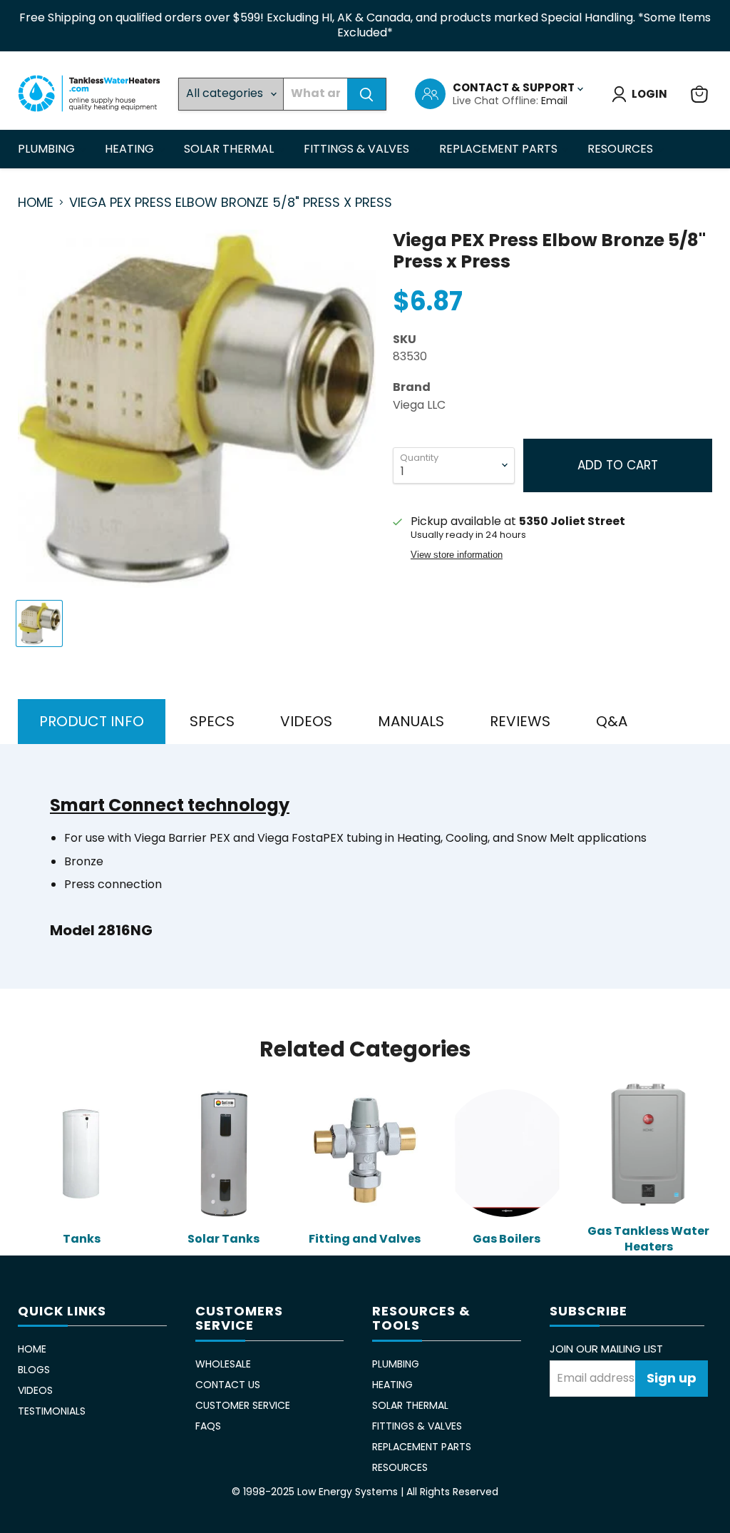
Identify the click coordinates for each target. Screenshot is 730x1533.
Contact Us (227, 1384)
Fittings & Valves (358, 149)
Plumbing (48, 149)
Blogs (34, 1370)
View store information (457, 555)
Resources (621, 149)
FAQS (208, 1426)
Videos (35, 1390)
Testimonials (52, 1411)
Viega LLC (419, 405)
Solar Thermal (230, 149)
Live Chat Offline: (497, 100)
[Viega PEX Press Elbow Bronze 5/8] (39, 623)
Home (35, 202)
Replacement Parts (499, 149)
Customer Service (242, 1405)
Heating (131, 149)
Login (649, 93)
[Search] (366, 94)
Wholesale (223, 1364)
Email (554, 100)
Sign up (671, 1378)
